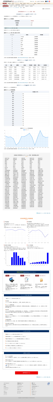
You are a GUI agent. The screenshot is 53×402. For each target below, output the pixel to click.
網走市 (39, 162)
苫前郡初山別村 (32, 189)
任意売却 (13, 3)
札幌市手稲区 (32, 159)
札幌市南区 (7, 159)
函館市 (6, 160)
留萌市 (6, 163)
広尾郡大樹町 (32, 202)
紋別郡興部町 (15, 195)
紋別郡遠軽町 (32, 194)
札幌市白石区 (32, 158)
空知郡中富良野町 (41, 185)
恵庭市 (39, 167)
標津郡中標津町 (7, 208)
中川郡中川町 (23, 187)
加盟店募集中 (42, 1)
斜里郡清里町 (32, 193)
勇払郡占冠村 (15, 186)
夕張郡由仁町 (40, 179)
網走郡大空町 (40, 195)
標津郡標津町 (15, 208)
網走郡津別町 (15, 193)
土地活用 (21, 3)
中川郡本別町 (32, 203)
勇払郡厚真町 (32, 197)
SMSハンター (33, 389)
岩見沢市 (31, 162)
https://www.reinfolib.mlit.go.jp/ (23, 57)
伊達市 (6, 168)
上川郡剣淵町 (32, 186)
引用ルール (5, 391)
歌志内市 (6, 167)
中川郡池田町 (15, 203)
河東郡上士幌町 (15, 201)
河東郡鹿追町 (23, 201)
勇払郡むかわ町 (15, 198)
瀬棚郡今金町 (7, 174)
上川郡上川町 (7, 185)
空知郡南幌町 (15, 179)
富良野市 (22, 167)
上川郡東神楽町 (15, 183)
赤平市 (14, 164)
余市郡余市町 (40, 178)
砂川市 (39, 166)
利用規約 (5, 386)
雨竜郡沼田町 (40, 182)
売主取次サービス (19, 387)
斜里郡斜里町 (23, 193)
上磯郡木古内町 (40, 170)
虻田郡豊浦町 (7, 197)
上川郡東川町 (15, 185)
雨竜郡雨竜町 (23, 182)
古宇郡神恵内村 (7, 178)
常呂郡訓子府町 (7, 194)
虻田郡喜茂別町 (40, 175)
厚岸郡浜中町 (40, 205)
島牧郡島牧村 (23, 174)
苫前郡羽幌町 (23, 189)
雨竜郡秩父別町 (15, 182)
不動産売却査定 (5, 4)
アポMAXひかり (34, 394)
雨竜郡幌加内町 (32, 187)
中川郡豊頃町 (23, 203)
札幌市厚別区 (23, 159)
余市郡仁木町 (32, 178)
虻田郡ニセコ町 (15, 175)
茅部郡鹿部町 (15, 171)
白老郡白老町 (23, 197)
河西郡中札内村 (15, 202)
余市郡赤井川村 (7, 179)
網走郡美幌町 (7, 193)
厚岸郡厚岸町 (32, 205)
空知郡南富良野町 (8, 186)
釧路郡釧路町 (23, 205)
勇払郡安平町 (7, 198)
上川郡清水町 (40, 201)
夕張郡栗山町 (15, 181)
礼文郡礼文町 (15, 191)
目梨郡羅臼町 (23, 208)
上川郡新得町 (32, 201)
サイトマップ (5, 394)
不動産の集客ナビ (34, 387)
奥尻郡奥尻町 (40, 173)
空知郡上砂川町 (32, 179)
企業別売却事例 (17, 4)
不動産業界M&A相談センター (35, 386)
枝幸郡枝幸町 (40, 190)
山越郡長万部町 (40, 171)
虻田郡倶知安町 (15, 177)
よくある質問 (38, 1)
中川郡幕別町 (7, 203)
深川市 (14, 167)
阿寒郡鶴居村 (23, 206)
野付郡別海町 (40, 206)
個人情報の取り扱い (6, 387)
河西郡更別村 (23, 202)
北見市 (14, 162)
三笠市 (6, 166)
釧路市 (39, 160)
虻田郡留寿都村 (32, 175)
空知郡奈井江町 (24, 179)
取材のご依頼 (18, 392)
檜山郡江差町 (7, 173)
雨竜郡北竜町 (32, 182)
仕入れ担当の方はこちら (20, 386)
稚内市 (22, 163)
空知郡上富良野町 (33, 185)
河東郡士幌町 (7, 201)
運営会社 (5, 384)
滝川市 (31, 166)
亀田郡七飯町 (7, 171)
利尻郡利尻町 (23, 191)
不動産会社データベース (40, 3)
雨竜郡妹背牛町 (7, 182)
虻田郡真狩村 (23, 175)
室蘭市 (31, 160)
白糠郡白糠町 (32, 206)
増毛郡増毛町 (40, 187)
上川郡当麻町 (23, 183)
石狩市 (22, 168)
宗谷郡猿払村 (15, 190)
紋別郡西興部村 (24, 195)
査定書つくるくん (34, 392)
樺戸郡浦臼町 (32, 181)
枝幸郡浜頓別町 (24, 190)
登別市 (31, 167)
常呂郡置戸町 (15, 194)
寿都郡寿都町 (32, 174)
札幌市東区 (23, 158)
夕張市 (22, 162)
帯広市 (6, 162)
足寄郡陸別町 (7, 205)
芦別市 (39, 163)
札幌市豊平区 (40, 158)
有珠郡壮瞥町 (15, 197)
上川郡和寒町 (23, 186)
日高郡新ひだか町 (33, 199)
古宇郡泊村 (40, 177)
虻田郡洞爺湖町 (40, 197)
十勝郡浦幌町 (15, 205)
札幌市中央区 (7, 158)
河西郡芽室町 (7, 202)
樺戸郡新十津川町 (41, 181)
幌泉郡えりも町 (24, 199)
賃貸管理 (24, 3)
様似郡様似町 (15, 199)
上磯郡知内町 (32, 170)
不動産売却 (4, 3)
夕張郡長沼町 (7, 181)
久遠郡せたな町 (15, 174)
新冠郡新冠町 (40, 198)
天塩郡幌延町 (40, 191)
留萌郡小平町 (7, 189)
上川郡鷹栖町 (7, 183)
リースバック (17, 3)
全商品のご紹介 (19, 389)
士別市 (31, 164)
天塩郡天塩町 (7, 190)
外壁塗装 (35, 3)
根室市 (14, 166)
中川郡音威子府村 (16, 187)
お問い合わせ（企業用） (20, 391)
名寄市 (39, 164)
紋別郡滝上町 (7, 195)
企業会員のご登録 (19, 384)
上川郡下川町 (40, 186)
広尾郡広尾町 (40, 202)
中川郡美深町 (7, 187)
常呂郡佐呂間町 (24, 194)
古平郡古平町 (23, 178)
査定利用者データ (23, 4)
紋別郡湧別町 (40, 194)
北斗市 (31, 168)
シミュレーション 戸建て (31, 4)
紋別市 (22, 164)
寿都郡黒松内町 (40, 174)
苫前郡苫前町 (15, 189)
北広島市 (14, 168)
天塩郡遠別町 (40, 189)
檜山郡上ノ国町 (15, 173)
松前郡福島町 (23, 170)
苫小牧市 (14, 163)
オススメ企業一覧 (11, 4)
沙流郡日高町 (23, 198)
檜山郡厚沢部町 (24, 173)
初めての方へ (33, 1)
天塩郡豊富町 (7, 191)
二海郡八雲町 (32, 171)
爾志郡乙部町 (32, 173)
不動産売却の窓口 (34, 384)
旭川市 (22, 160)
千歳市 (22, 166)
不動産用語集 (5, 392)
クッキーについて (6, 389)
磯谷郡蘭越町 (7, 175)
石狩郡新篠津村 (7, 170)
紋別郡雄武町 (32, 195)
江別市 (6, 164)
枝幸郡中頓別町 (32, 190)
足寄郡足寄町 (40, 203)
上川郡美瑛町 (23, 185)
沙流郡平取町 (32, 198)
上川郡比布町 (32, 183)
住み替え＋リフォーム (30, 3)
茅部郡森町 (23, 171)
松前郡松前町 (15, 170)
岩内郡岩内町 (32, 177)
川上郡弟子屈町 (15, 206)
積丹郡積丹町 (15, 178)
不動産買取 (9, 3)
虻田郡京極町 (7, 177)
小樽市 (14, 160)
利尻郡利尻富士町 (33, 191)
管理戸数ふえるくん (34, 391)
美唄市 (31, 163)
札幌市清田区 (40, 159)
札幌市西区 (15, 159)
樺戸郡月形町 (23, 181)
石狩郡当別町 (40, 168)
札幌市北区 (15, 158)
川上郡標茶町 (7, 206)
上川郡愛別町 (40, 183)
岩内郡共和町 (23, 177)
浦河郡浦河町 (7, 199)
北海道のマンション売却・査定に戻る (44, 213)
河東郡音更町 (40, 199)
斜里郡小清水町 (40, 193)
